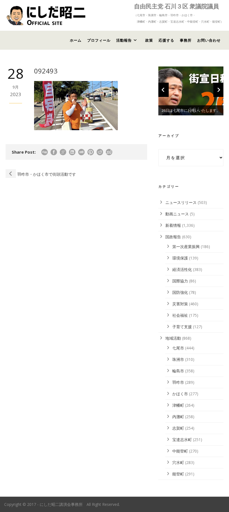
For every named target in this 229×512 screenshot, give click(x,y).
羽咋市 (178, 382)
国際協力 (180, 281)
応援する (166, 40)
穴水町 (178, 462)
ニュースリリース (181, 202)
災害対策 (180, 303)
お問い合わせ (209, 40)
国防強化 (180, 292)
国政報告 (173, 236)
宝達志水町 (182, 439)
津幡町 (178, 405)
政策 (149, 40)
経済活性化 (182, 269)
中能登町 (180, 451)
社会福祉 (180, 315)
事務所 (186, 40)
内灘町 (178, 416)
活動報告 (124, 40)
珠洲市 (178, 359)
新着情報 (173, 225)
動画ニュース (177, 213)
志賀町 (178, 428)
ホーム (76, 40)
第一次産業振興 (186, 246)
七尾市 (178, 348)
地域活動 (173, 338)
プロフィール (99, 40)
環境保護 (180, 258)
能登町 (178, 474)
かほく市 (180, 393)
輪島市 (178, 370)
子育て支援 (182, 326)
